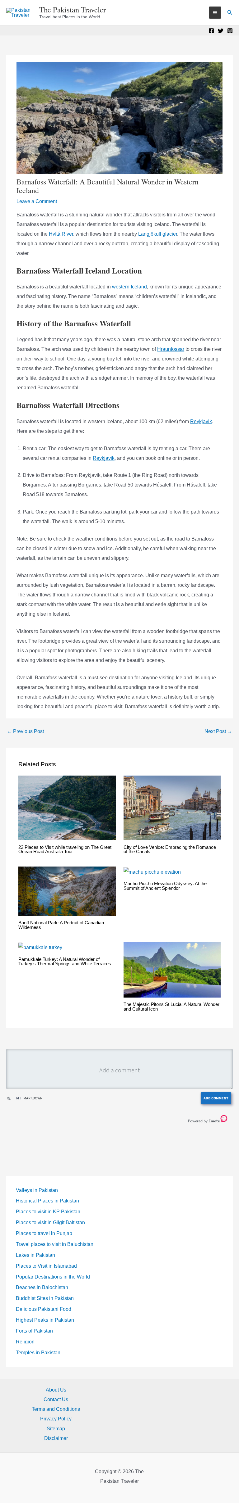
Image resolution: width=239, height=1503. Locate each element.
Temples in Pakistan (38, 1352)
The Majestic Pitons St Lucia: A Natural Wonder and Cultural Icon (171, 1007)
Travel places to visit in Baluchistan (54, 1244)
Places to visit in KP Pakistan (48, 1211)
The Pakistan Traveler (72, 9)
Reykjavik (201, 421)
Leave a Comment (36, 201)
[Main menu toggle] (215, 12)
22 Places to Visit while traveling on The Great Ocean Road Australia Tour (64, 849)
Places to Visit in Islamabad (46, 1266)
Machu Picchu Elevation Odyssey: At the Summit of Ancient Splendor (165, 886)
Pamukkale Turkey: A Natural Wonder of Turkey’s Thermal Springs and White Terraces (64, 962)
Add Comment (216, 1098)
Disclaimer (56, 1438)
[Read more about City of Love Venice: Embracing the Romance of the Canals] (172, 807)
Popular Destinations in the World (53, 1276)
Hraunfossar (170, 349)
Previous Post (25, 731)
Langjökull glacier (157, 234)
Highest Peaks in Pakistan (45, 1320)
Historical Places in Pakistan (47, 1200)
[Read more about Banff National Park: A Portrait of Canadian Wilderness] (67, 891)
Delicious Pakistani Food (43, 1309)
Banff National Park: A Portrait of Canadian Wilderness (61, 925)
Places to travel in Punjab (44, 1233)
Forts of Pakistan (34, 1330)
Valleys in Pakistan (37, 1190)
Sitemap (56, 1428)
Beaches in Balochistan (42, 1287)
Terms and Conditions (56, 1409)
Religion (25, 1341)
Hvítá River (61, 234)
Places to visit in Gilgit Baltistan (50, 1222)
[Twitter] (220, 31)
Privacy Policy (56, 1418)
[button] (230, 13)
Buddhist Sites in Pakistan (45, 1298)
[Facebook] (211, 31)
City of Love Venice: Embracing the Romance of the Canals (170, 849)
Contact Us (56, 1399)
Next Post (218, 731)
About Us (56, 1389)
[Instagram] (230, 31)
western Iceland (129, 286)
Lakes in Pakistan (35, 1255)
